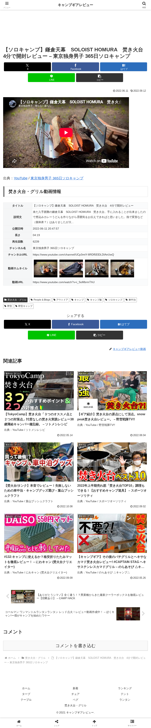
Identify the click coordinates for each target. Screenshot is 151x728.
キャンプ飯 (96, 299)
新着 (75, 688)
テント (125, 694)
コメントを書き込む (75, 645)
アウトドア (62, 299)
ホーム (26, 688)
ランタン (124, 699)
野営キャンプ (25, 306)
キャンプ (79, 299)
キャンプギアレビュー (75, 5)
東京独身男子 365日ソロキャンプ (56, 178)
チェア (75, 694)
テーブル (26, 699)
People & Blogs (42, 299)
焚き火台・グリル (16, 299)
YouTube (21, 178)
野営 (9, 306)
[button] (99, 77)
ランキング (125, 688)
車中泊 (132, 299)
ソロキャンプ (115, 299)
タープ (26, 694)
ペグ (75, 699)
